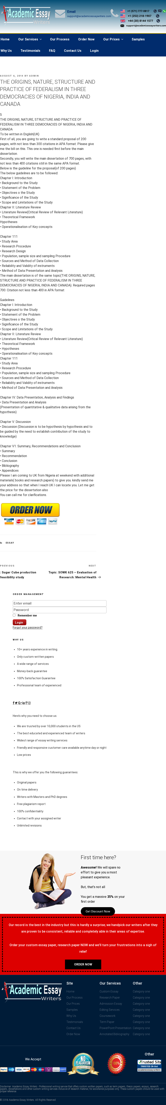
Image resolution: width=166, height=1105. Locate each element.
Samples (138, 39)
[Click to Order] (30, 526)
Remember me (27, 615)
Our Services (28, 39)
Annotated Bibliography (114, 1034)
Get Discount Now (98, 911)
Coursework (107, 1015)
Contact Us (72, 51)
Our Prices (111, 39)
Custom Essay (109, 991)
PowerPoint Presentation (115, 1028)
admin (34, 76)
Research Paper (110, 997)
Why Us (71, 1015)
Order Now (86, 39)
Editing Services (110, 1009)
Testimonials (30, 51)
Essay (10, 543)
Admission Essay (111, 1003)
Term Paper (107, 1022)
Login (94, 51)
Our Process (59, 39)
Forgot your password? (28, 627)
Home (70, 991)
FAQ (52, 51)
